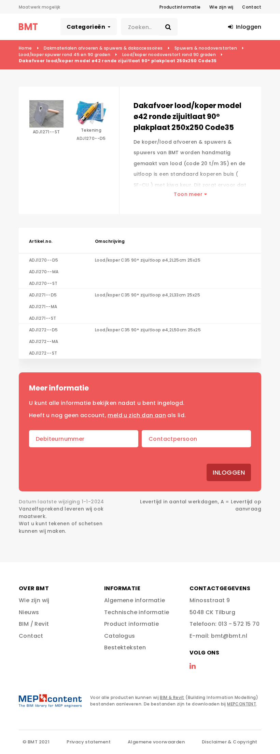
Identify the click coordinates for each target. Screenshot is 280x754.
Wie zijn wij (221, 7)
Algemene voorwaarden (156, 742)
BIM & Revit (172, 697)
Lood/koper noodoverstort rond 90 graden (169, 54)
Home (25, 48)
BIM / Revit (34, 624)
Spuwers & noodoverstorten (205, 48)
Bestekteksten (125, 647)
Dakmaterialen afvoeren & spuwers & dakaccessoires (103, 48)
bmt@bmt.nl (229, 636)
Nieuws (29, 612)
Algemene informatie (134, 600)
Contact (251, 7)
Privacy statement (89, 742)
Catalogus (119, 636)
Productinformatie (180, 7)
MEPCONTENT (241, 704)
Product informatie (131, 624)
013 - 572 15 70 (239, 624)
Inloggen (229, 472)
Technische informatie (136, 612)
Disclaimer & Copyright (229, 742)
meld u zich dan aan (137, 415)
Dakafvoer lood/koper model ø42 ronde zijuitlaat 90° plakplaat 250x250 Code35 (117, 61)
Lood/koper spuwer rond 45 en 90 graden (64, 54)
